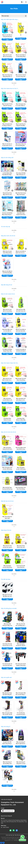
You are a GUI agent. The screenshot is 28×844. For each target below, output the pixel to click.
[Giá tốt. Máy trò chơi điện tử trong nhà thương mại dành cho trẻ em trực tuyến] (7, 28)
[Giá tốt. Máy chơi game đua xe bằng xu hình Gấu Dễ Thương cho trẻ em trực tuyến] (7, 117)
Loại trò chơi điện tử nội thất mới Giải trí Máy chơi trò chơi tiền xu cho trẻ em (21, 350)
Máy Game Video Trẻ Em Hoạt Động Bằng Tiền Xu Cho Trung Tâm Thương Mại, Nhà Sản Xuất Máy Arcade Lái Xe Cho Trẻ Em (21, 144)
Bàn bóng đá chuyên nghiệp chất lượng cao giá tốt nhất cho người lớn (21, 664)
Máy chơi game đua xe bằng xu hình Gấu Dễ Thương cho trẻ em (7, 124)
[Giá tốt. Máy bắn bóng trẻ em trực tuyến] (14, 290)
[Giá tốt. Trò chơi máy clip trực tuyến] (14, 232)
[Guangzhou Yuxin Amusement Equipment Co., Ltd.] (2, 2)
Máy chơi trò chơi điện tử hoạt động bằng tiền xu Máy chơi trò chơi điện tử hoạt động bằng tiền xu (7, 55)
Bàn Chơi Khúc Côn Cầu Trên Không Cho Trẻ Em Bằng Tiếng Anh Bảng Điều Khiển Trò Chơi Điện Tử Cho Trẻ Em (21, 488)
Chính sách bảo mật (10, 835)
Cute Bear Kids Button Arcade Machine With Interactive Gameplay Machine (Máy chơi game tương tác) (7, 419)
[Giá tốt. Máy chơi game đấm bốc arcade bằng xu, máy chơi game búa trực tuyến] (20, 686)
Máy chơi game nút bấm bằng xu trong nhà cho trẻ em (20, 399)
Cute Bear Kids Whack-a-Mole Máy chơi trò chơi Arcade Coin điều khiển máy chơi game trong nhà (21, 419)
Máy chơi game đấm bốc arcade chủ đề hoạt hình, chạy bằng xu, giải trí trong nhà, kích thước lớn (7, 713)
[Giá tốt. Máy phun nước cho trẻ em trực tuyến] (14, 281)
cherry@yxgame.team (8, 810)
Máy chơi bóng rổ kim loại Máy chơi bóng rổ (7, 762)
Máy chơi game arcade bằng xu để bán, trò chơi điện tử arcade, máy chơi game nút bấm (7, 399)
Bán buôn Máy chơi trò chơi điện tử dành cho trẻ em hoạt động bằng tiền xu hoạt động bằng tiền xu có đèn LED (7, 330)
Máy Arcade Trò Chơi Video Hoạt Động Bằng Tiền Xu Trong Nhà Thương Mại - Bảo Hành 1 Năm (21, 379)
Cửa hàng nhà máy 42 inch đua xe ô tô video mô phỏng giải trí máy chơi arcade (7, 644)
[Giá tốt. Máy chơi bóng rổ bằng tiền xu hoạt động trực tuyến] (20, 755)
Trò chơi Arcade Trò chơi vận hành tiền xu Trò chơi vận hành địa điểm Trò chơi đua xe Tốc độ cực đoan (7, 664)
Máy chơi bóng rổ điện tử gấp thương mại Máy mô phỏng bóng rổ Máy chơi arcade (21, 742)
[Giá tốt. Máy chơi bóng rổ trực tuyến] (14, 791)
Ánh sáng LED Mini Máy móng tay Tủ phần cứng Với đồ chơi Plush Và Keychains (21, 173)
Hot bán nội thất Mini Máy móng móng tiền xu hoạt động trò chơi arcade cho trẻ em (7, 213)
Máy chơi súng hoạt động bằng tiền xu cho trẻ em (7, 75)
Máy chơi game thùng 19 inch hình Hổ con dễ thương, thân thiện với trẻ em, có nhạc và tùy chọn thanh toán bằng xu (7, 448)
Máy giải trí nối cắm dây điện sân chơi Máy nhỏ (7, 595)
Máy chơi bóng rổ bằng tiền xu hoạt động (20, 762)
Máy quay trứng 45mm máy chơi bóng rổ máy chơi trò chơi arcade (21, 546)
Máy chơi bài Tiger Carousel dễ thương (7, 488)
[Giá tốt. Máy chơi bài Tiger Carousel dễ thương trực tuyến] (7, 480)
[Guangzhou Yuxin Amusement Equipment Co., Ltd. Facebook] (17, 830)
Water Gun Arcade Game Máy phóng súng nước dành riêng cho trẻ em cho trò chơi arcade (7, 252)
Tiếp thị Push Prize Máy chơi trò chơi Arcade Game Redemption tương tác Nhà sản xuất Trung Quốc (7, 193)
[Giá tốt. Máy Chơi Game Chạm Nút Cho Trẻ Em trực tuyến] (14, 428)
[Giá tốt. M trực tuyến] (20, 28)
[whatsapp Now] (22, 840)
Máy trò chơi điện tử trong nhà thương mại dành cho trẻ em (7, 35)
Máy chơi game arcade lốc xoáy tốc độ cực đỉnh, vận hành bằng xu (21, 644)
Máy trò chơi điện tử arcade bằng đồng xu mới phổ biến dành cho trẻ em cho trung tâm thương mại (21, 55)
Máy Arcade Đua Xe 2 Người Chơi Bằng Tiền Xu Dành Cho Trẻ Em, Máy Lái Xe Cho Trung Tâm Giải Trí (21, 124)
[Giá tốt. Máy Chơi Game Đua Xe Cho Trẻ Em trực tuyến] (14, 154)
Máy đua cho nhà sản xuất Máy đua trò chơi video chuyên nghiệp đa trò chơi (21, 624)
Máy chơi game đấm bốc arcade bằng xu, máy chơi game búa (21, 693)
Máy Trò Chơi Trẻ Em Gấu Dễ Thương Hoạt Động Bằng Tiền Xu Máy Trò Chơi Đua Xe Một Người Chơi (7, 104)
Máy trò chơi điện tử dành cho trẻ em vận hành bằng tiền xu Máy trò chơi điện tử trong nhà (21, 252)
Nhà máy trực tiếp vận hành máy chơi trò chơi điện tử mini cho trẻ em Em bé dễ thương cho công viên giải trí (21, 310)
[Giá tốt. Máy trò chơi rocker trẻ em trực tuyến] (14, 359)
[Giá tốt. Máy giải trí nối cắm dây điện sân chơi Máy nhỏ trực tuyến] (7, 588)
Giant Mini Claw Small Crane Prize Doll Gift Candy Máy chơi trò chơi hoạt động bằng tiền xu (21, 213)
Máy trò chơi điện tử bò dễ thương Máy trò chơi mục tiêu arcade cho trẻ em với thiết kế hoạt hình (7, 272)
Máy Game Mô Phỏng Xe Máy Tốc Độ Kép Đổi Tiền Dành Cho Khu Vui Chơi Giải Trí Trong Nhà (7, 624)
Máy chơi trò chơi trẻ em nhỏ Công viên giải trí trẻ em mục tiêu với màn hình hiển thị (21, 75)
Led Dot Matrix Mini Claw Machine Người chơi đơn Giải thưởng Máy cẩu (7, 173)
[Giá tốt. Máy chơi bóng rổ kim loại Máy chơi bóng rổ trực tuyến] (7, 755)
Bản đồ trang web (18, 835)
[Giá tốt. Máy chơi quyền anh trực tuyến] (14, 723)
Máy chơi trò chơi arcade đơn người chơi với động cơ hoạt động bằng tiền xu (7, 546)
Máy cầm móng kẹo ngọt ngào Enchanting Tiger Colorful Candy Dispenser (7, 517)
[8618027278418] (10, 830)
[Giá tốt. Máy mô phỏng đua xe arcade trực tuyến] (14, 674)
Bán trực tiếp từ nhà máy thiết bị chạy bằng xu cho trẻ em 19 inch (21, 448)
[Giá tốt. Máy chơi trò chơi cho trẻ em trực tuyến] (14, 497)
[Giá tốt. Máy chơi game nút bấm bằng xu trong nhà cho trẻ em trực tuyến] (20, 391)
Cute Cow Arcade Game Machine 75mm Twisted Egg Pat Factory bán (20, 566)
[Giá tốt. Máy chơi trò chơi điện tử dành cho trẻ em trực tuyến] (7, 371)
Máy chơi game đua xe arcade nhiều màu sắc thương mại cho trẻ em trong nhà (21, 104)
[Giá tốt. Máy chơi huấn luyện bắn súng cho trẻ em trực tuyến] (14, 85)
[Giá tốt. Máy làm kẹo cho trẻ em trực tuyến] (14, 526)
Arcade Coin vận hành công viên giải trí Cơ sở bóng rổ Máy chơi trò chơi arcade (7, 742)
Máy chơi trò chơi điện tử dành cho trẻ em (7, 379)
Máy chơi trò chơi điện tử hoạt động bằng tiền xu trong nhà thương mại (7, 310)
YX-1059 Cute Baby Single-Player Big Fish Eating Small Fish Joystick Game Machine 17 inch (7, 350)
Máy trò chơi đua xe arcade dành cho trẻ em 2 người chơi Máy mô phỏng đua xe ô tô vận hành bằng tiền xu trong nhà (7, 144)
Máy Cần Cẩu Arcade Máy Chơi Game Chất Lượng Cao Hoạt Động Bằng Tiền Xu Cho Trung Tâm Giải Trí (21, 193)
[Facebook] (2, 843)
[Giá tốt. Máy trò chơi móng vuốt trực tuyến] (14, 223)
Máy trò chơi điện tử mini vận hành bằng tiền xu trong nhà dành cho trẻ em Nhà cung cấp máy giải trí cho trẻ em (21, 330)
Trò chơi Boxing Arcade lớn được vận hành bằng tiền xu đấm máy (21, 713)
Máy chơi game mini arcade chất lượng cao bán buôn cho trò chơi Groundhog (7, 468)
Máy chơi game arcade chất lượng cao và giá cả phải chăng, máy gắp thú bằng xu (21, 468)
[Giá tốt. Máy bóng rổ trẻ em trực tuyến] (14, 575)
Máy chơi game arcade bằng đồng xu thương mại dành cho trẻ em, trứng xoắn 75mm (7, 566)
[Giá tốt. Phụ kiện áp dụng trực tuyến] (14, 605)
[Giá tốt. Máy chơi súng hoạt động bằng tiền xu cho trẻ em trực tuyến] (7, 68)
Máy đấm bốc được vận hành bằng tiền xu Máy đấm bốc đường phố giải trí (7, 693)
